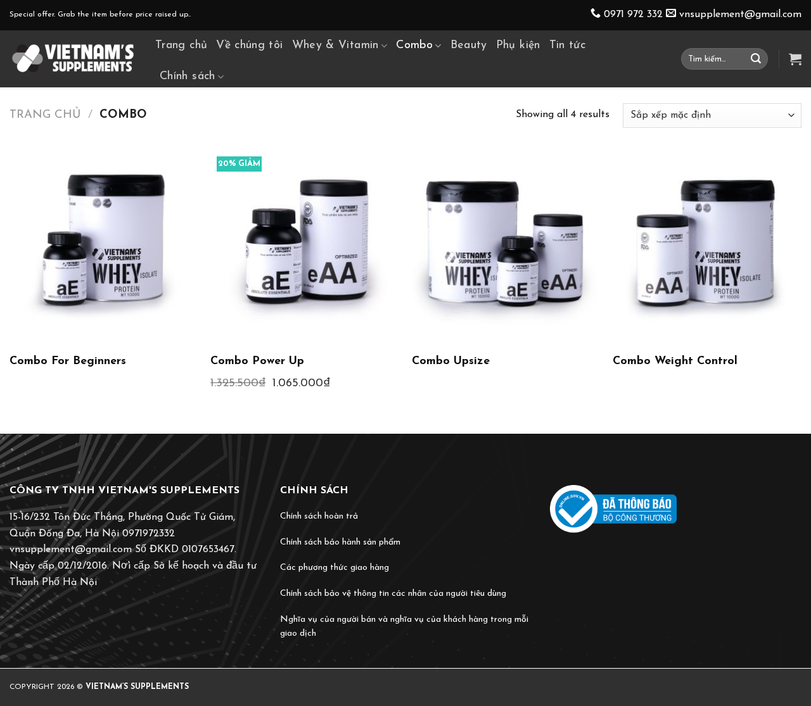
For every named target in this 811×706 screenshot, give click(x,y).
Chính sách (187, 76)
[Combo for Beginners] (104, 244)
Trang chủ (181, 45)
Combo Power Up (257, 361)
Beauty (468, 45)
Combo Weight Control (675, 361)
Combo (414, 45)
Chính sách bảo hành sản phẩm (340, 542)
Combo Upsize (451, 361)
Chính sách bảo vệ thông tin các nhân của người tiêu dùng (393, 593)
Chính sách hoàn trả (319, 516)
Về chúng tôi (249, 45)
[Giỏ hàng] (795, 59)
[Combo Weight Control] (707, 244)
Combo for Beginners (68, 361)
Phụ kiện (518, 45)
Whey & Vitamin (335, 45)
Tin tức (567, 45)
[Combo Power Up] (304, 244)
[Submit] (756, 59)
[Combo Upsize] (506, 244)
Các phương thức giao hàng (334, 567)
